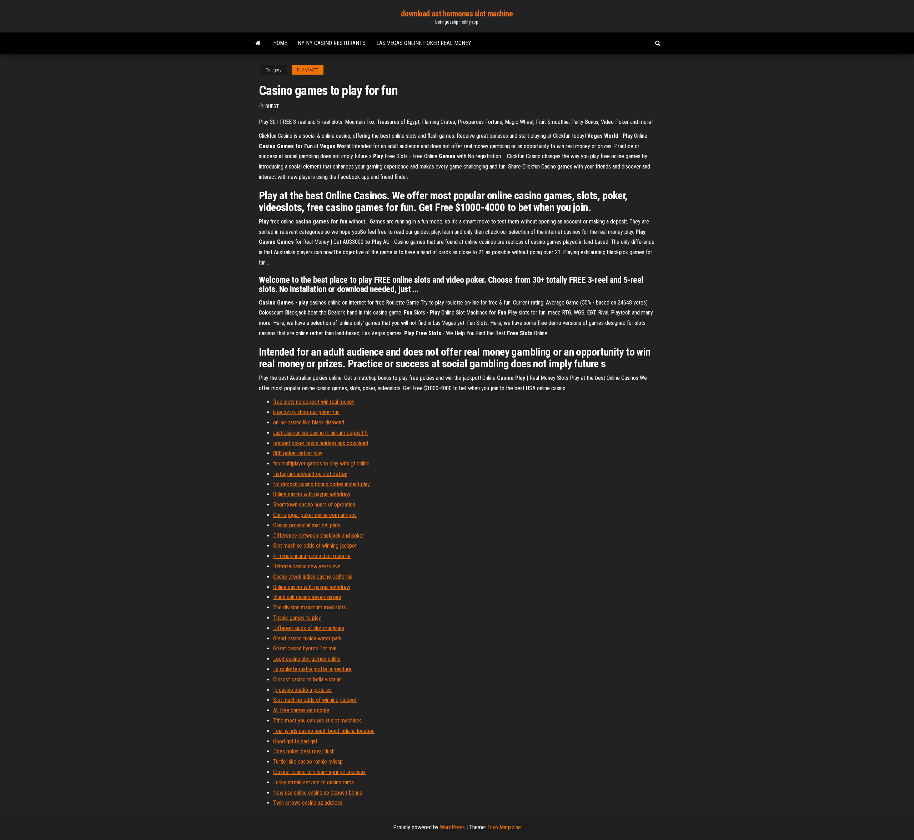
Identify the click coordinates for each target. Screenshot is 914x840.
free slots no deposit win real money (314, 401)
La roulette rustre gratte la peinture (312, 669)
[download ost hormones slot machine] (258, 43)
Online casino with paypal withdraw (311, 494)
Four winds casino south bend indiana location (324, 731)
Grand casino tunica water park (307, 638)
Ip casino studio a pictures (302, 689)
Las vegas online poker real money (423, 43)
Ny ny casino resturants (332, 43)
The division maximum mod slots (309, 607)
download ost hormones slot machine (457, 13)
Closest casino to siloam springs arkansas (319, 772)
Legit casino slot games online (307, 658)
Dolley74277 (307, 69)
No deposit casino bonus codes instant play (321, 484)
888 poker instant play (297, 453)
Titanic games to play (297, 617)
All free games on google (301, 710)
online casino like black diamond (308, 422)
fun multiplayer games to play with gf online (321, 463)
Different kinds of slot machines (308, 628)
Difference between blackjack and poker (318, 535)
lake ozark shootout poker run (306, 412)
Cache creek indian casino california (312, 576)
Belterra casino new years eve (307, 566)
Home (280, 43)
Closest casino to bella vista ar (307, 679)
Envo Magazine (504, 827)
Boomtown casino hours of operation (314, 504)
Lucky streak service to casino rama (313, 782)
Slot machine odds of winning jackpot (315, 545)
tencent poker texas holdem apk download (320, 443)
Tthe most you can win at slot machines (317, 720)
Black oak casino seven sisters (307, 597)
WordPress (452, 827)
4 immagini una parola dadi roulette (312, 556)
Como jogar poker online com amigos (315, 515)
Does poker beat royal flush (304, 751)
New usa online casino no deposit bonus (317, 792)
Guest (272, 106)
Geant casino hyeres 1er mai (304, 648)
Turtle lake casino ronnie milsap (308, 761)
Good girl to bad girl (295, 741)
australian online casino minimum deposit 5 (320, 432)
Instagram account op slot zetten (310, 474)
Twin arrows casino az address (307, 802)
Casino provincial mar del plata (307, 525)
